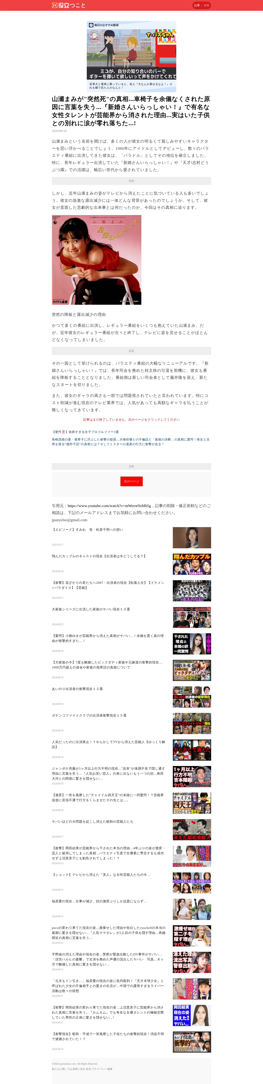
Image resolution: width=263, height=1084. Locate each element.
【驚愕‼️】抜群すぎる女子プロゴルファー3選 (85, 432)
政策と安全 (79, 1069)
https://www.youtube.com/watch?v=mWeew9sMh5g (109, 505)
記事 (197, 5)
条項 (88, 1069)
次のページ (131, 481)
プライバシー (99, 1069)
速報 (206, 5)
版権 (109, 1069)
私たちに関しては (62, 1069)
